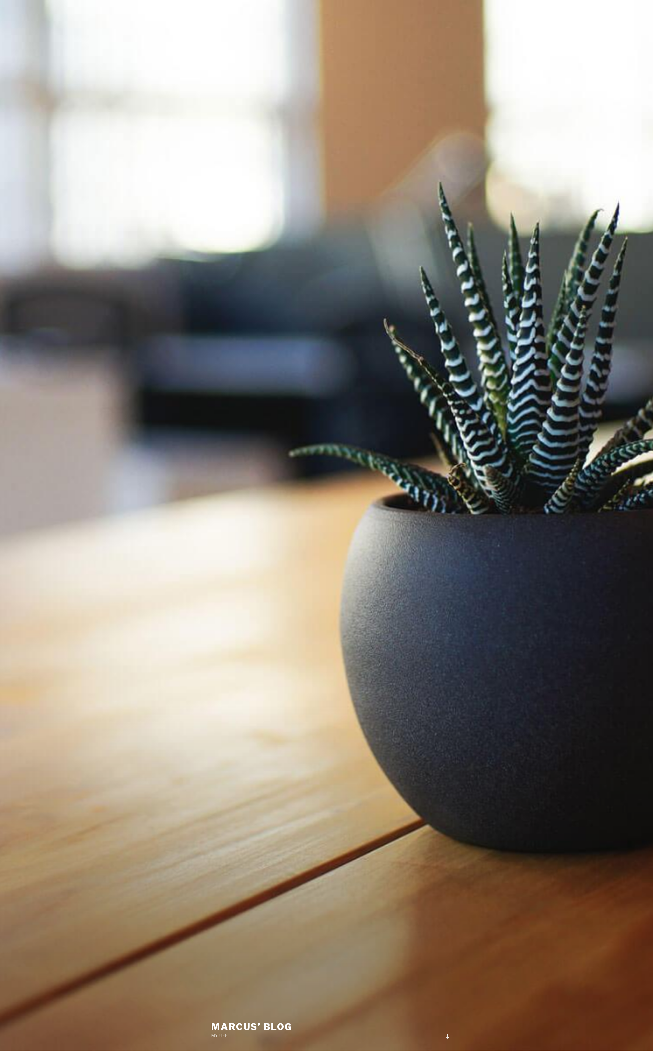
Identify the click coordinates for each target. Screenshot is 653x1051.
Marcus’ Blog (251, 1026)
